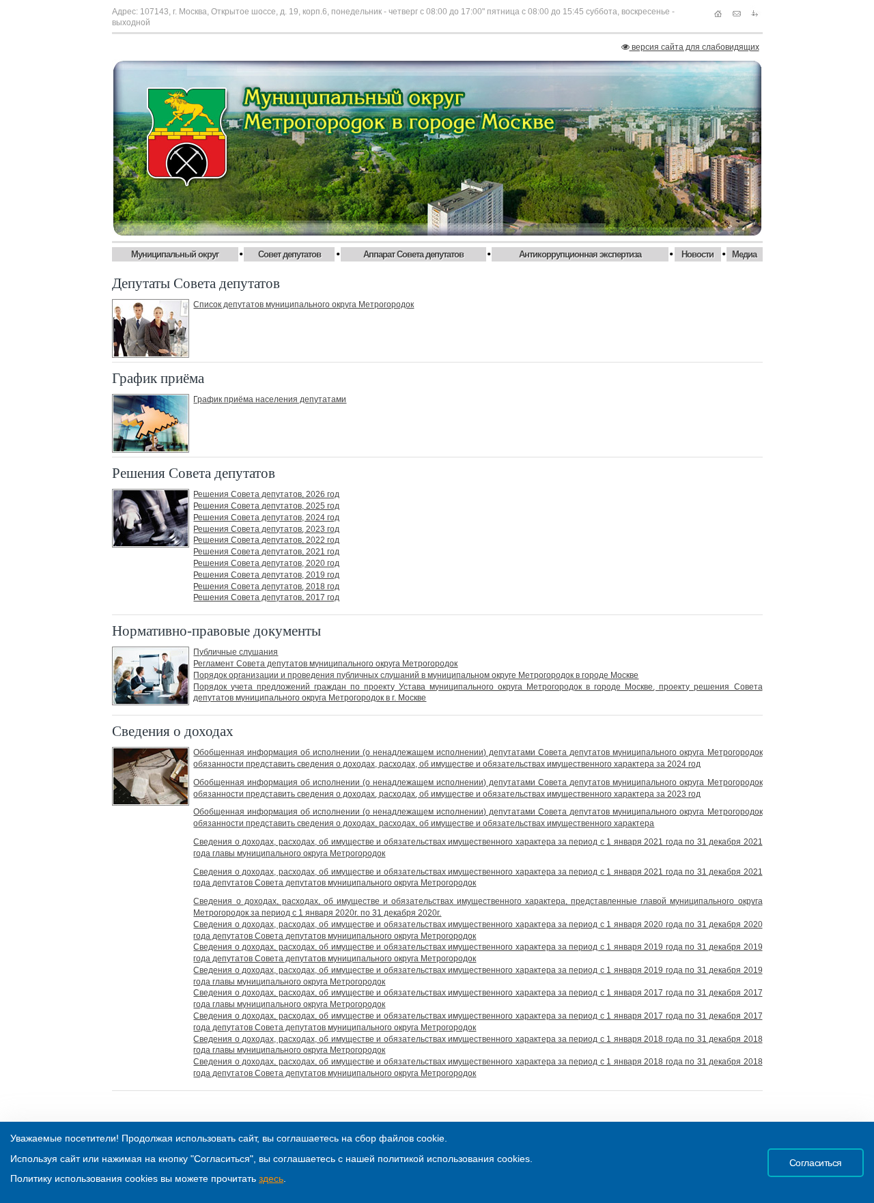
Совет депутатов (289, 254)
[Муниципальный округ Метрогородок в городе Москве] (437, 148)
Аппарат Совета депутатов (413, 254)
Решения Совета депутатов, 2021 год (266, 551)
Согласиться (815, 1162)
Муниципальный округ (174, 254)
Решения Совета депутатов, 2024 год (266, 517)
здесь (271, 1178)
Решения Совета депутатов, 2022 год (266, 540)
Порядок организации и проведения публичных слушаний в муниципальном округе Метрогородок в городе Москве (415, 675)
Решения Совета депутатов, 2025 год (266, 506)
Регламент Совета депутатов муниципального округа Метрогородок (325, 663)
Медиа (744, 254)
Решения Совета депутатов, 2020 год (266, 563)
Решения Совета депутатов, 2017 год (266, 597)
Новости (697, 254)
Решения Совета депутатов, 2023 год (266, 529)
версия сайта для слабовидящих (694, 47)
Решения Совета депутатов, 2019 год (266, 575)
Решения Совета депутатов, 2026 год (266, 494)
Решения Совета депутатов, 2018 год (266, 586)
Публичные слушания (235, 652)
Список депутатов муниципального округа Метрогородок (303, 304)
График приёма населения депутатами (269, 399)
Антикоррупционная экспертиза (580, 254)
